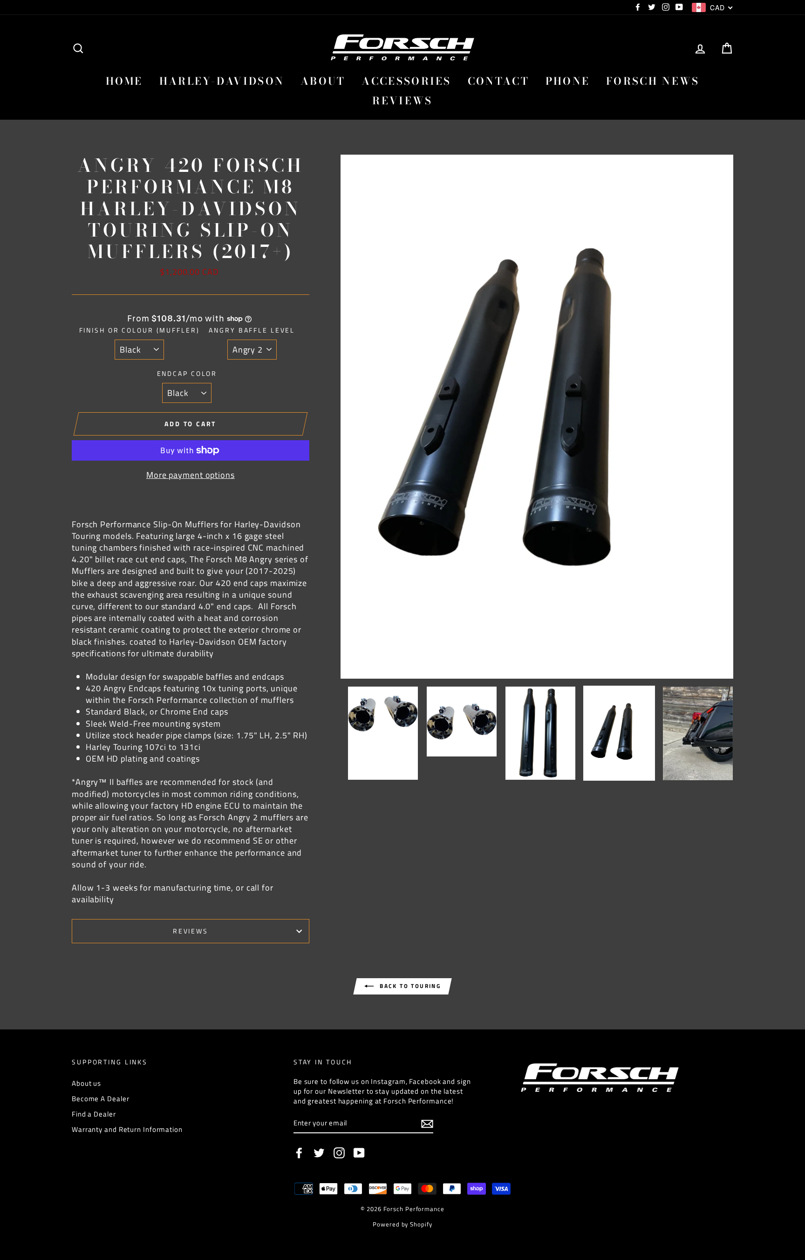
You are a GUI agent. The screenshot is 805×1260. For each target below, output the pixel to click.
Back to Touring (409, 985)
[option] (537, 417)
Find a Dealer (94, 1114)
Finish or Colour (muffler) (139, 330)
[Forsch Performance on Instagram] (339, 1152)
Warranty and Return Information (127, 1129)
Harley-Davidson (222, 81)
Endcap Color (187, 373)
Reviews (402, 101)
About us (86, 1083)
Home (124, 81)
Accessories (406, 81)
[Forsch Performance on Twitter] (319, 1152)
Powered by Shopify (402, 1224)
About (323, 81)
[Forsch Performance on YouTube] (359, 1152)
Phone (568, 81)
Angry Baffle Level (252, 330)
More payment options (190, 475)
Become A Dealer (101, 1098)
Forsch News (652, 81)
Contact (498, 81)
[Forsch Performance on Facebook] (299, 1152)
